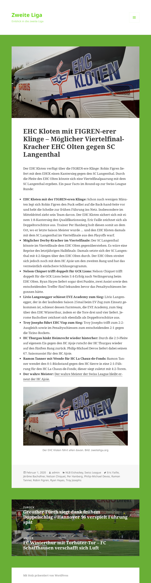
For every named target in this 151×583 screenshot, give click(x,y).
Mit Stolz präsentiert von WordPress (45, 575)
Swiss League (93, 472)
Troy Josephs (73, 480)
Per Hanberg (75, 476)
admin (56, 472)
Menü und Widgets (134, 22)
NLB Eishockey (74, 472)
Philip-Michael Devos (97, 476)
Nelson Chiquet (56, 476)
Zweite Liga (27, 14)
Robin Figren (41, 480)
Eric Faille (113, 472)
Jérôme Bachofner (34, 476)
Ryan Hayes (57, 480)
